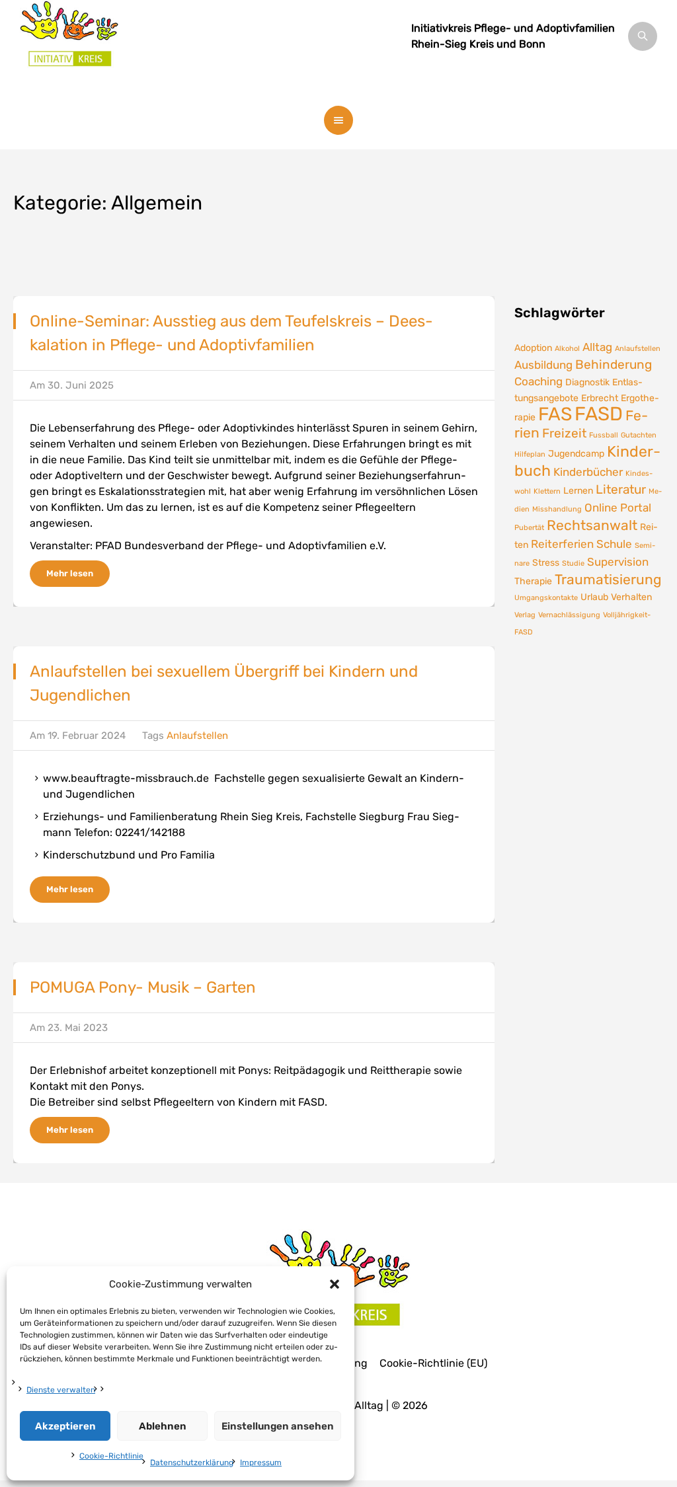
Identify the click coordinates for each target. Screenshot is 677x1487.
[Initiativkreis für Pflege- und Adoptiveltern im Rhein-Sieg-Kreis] (69, 46)
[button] (334, 1284)
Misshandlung (557, 509)
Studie (573, 563)
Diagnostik (587, 382)
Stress (545, 562)
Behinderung (613, 364)
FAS (555, 414)
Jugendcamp (576, 453)
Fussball (603, 435)
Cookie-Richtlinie (111, 1456)
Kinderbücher (588, 471)
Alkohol (567, 348)
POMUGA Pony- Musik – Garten (143, 987)
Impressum (261, 1462)
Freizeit (564, 433)
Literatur (621, 489)
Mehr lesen (69, 573)
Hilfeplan (529, 454)
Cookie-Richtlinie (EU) (433, 1363)
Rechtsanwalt (592, 525)
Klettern (547, 491)
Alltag (597, 347)
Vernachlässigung (569, 615)
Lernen (578, 490)
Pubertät (529, 527)
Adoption (533, 348)
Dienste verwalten (60, 1389)
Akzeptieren (65, 1426)
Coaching (538, 381)
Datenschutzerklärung (191, 1462)
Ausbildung (543, 364)
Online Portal (617, 507)
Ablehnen (162, 1426)
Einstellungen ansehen (277, 1426)
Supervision (618, 561)
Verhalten (631, 597)
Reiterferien (562, 544)
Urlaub (594, 597)
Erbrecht (599, 398)
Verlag (525, 615)
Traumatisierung (608, 580)
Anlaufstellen (197, 736)
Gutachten (639, 435)
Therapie (533, 581)
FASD (599, 413)
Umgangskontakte (546, 597)
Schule (614, 544)
